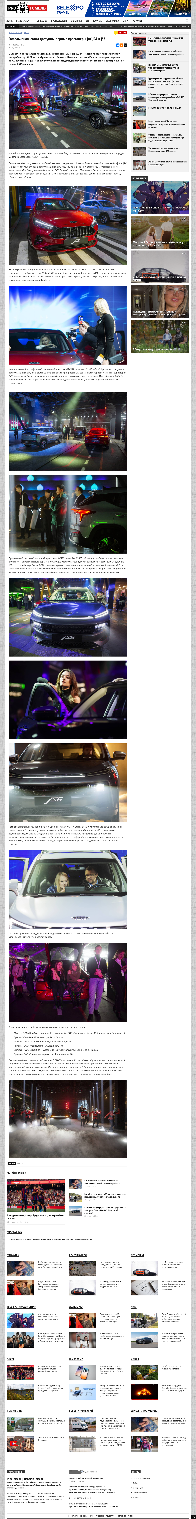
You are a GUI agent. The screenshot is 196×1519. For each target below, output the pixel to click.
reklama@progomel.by (95, 1487)
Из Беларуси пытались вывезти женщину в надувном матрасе (159, 278)
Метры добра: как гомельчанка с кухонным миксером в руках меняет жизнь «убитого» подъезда (159, 313)
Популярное (139, 178)
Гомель (20, 1163)
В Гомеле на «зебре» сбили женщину (164, 107)
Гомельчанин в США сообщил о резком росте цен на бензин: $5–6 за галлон (51, 1421)
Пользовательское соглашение (103, 1506)
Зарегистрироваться (141, 1478)
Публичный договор (78, 1506)
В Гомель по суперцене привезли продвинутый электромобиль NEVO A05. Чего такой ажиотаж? (105, 1210)
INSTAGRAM (121, 1516)
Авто (26, 32)
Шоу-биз (98, 20)
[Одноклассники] (121, 45)
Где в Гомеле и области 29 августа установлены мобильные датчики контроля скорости (57, 26)
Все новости (15, 32)
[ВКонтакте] (117, 45)
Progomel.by (15, 48)
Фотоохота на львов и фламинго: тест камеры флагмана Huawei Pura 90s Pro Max (112, 1370)
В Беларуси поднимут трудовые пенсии (152, 349)
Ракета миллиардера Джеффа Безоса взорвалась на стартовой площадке (174, 1388)
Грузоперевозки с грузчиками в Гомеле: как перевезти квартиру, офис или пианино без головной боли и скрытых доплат (166, 82)
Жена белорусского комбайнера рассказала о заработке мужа (167, 163)
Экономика (112, 20)
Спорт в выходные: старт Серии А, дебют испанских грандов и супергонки (50, 1388)
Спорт (126, 20)
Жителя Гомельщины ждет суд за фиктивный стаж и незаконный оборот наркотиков (174, 1285)
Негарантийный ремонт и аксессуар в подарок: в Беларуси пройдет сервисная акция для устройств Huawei (112, 1390)
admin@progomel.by (106, 1492)
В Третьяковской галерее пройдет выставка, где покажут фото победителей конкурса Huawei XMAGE (112, 1441)
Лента (10, 20)
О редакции (138, 1488)
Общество (42, 20)
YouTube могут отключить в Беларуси (51, 1438)
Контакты (137, 1497)
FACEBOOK (100, 1516)
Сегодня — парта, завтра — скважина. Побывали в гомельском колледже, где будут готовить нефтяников (166, 137)
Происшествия (59, 20)
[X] (125, 45)
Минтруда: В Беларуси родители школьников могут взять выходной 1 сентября (158, 243)
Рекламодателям (140, 1492)
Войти (135, 1483)
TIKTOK (130, 1516)
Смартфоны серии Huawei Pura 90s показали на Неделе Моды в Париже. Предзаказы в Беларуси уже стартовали (51, 1337)
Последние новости (139, 33)
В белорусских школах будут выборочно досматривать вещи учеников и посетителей (174, 1441)
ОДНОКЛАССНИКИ (87, 1516)
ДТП (87, 20)
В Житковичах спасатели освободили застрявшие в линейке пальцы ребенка (101, 1182)
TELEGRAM (110, 1516)
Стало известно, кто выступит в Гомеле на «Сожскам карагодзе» (159, 209)
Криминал (76, 20)
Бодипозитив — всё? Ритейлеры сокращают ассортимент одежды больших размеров (153, 26)
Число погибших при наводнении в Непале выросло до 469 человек (164, 150)
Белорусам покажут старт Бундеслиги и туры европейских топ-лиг (165, 39)
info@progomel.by (76, 1481)
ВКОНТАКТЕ (73, 1516)
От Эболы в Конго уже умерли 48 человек (172, 1367)
